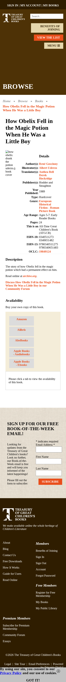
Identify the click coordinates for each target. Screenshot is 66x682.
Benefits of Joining (50, 28)
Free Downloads (12, 561)
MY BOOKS (51, 5)
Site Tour (19, 664)
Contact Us (9, 555)
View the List (48, 37)
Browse (23, 101)
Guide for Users (12, 573)
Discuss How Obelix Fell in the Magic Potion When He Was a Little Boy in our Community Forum (33, 285)
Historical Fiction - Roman (49, 206)
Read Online (10, 579)
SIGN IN (12, 5)
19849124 (45, 251)
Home (7, 101)
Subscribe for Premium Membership (16, 627)
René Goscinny (48, 163)
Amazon (21, 319)
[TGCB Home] (16, 21)
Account (41, 569)
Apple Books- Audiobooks (21, 352)
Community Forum (14, 634)
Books (39, 101)
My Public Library (46, 608)
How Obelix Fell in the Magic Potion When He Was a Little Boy (29, 108)
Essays (7, 641)
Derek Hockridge (45, 177)
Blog (5, 548)
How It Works (11, 567)
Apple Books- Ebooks (22, 363)
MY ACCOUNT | (31, 5)
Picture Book (47, 211)
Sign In (40, 556)
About (6, 542)
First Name (42, 456)
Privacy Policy (11, 673)
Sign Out (41, 563)
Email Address (45, 444)
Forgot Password (45, 575)
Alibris (21, 329)
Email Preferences (39, 664)
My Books (42, 602)
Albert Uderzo (48, 167)
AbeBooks (21, 340)
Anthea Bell (46, 171)
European (45, 201)
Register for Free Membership (45, 594)
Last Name (42, 468)
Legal (7, 664)
